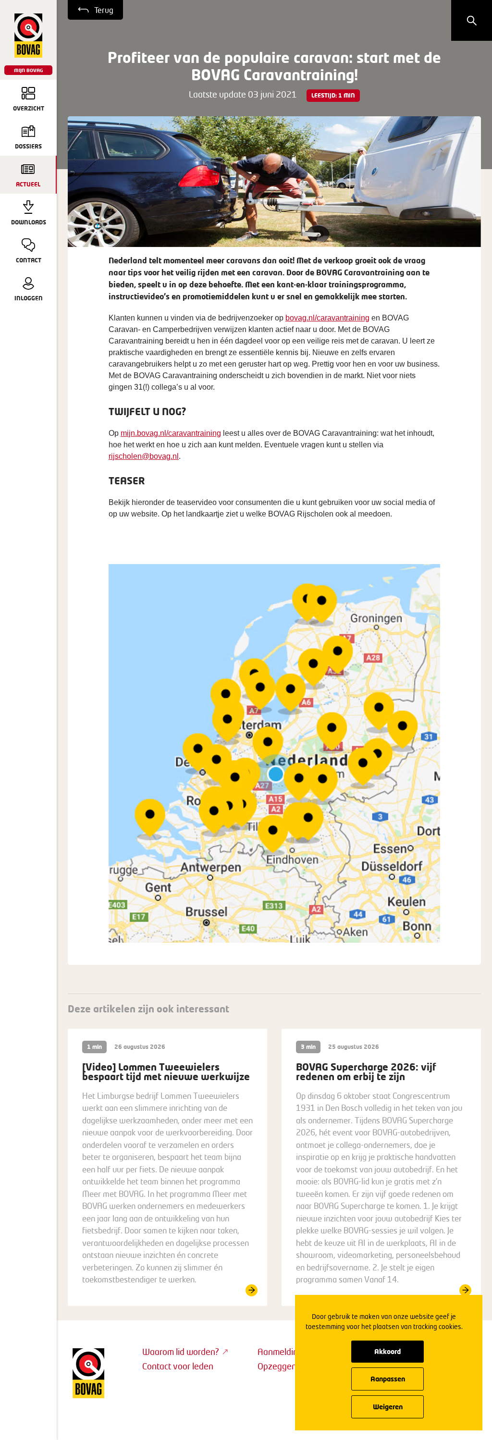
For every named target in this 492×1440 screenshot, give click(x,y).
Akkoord (387, 1351)
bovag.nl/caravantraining (327, 318)
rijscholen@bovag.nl (144, 456)
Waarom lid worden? (180, 1351)
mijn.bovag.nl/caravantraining (171, 433)
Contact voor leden (177, 1366)
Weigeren (388, 1407)
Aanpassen (387, 1379)
